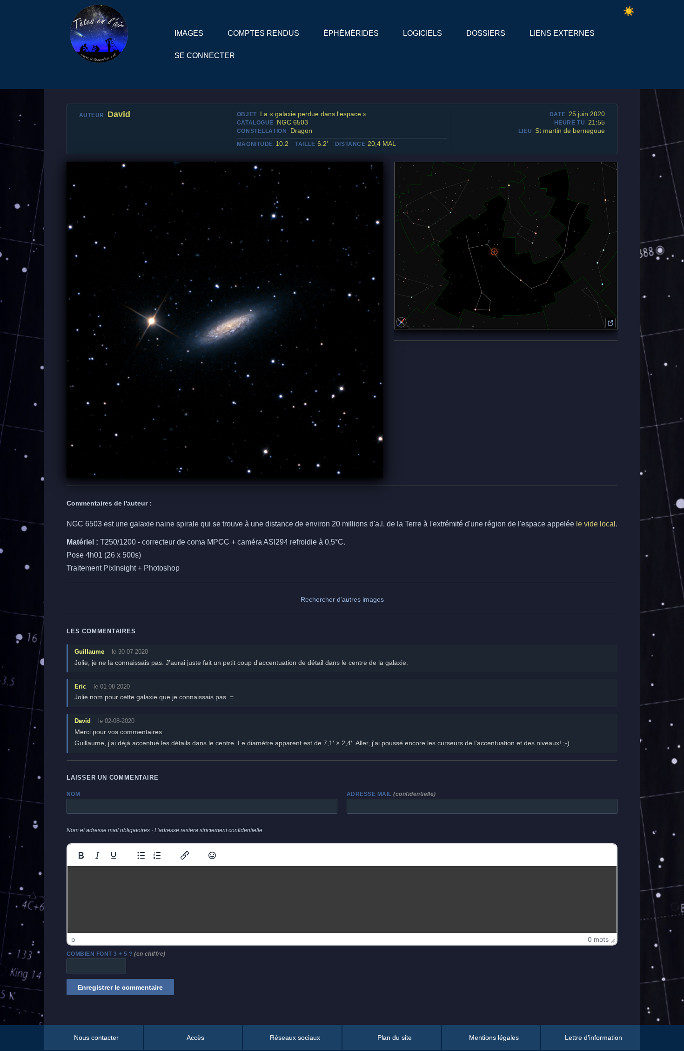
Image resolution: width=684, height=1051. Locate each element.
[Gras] (81, 855)
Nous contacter (96, 1037)
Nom (73, 794)
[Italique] (97, 855)
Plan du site (394, 1037)
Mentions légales (494, 1037)
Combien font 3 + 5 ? (116, 954)
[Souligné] (113, 855)
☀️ (629, 11)
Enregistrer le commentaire (120, 987)
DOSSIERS (485, 33)
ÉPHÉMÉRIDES (351, 33)
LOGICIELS (422, 33)
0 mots (598, 939)
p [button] (73, 939)
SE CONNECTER (204, 55)
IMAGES (188, 33)
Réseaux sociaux (295, 1037)
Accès (195, 1037)
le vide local (596, 524)
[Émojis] (212, 855)
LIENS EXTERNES (562, 33)
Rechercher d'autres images (342, 599)
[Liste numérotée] (157, 855)
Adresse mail (391, 794)
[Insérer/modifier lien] (185, 855)
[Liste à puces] (141, 855)
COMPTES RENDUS (263, 33)
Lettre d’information (593, 1037)
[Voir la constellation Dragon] (610, 323)
